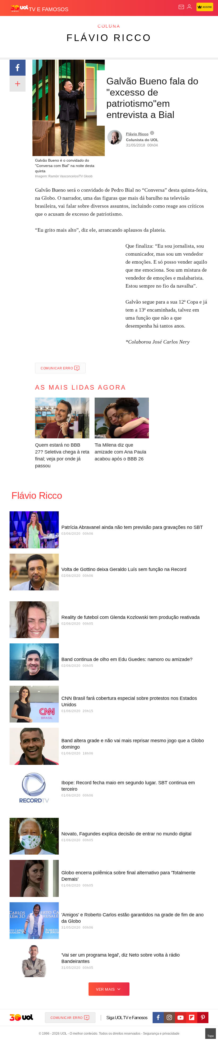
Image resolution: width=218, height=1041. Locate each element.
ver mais (105, 989)
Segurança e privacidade (160, 1033)
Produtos (12, 24)
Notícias (75, 24)
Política (96, 24)
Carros (117, 24)
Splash (200, 24)
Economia (139, 24)
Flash (33, 24)
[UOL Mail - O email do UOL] (181, 7)
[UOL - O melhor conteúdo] (19, 8)
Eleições (52, 24)
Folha (160, 24)
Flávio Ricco (109, 37)
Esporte (179, 24)
